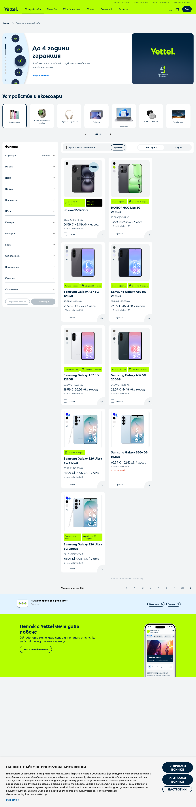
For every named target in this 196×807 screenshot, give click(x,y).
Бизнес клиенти (161, 2)
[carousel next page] (110, 134)
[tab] (33, 9)
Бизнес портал (121, 2)
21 (182, 587)
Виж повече (12, 799)
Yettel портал (141, 2)
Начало (6, 23)
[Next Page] (190, 588)
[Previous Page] (127, 588)
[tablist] (77, 9)
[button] (30, 155)
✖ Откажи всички (177, 779)
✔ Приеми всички (178, 767)
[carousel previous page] (86, 134)
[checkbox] (65, 234)
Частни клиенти (182, 2)
